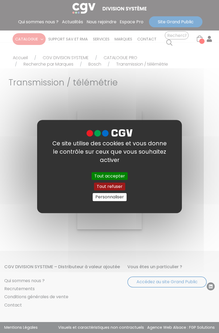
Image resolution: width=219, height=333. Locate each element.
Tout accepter (109, 176)
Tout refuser (110, 186)
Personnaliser (109, 197)
